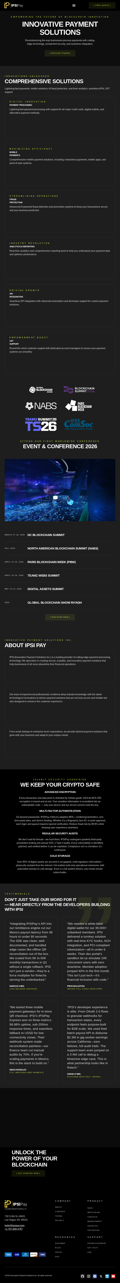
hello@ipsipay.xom (14, 1225)
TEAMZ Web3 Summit (44, 575)
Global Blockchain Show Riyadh (55, 602)
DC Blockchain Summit (46, 535)
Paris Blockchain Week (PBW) (52, 562)
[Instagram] (89, 1276)
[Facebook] (95, 1276)
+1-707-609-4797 (14, 1229)
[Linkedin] (107, 1276)
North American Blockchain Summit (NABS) (63, 548)
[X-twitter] (101, 1276)
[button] (74, 5)
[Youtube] (113, 1276)
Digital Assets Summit (46, 589)
